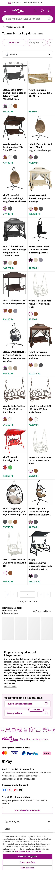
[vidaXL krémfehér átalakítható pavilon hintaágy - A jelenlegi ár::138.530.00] (40, 179)
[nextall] (47, 594)
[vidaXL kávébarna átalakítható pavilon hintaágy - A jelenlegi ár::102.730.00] (40, 335)
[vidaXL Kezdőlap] (18, 11)
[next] (41, 594)
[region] (27, 852)
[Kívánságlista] (42, 10)
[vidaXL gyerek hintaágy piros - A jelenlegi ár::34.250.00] (14, 441)
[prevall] (8, 594)
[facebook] (4, 790)
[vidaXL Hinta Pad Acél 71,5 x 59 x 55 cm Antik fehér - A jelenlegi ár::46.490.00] (14, 543)
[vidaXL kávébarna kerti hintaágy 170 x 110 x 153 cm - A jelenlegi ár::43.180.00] (14, 127)
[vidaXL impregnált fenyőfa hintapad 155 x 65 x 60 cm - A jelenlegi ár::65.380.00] (40, 73)
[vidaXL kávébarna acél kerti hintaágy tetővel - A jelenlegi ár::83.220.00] (14, 284)
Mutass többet (10, 686)
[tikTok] (20, 790)
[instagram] (10, 790)
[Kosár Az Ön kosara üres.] (49, 10)
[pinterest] (15, 790)
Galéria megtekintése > (43, 611)
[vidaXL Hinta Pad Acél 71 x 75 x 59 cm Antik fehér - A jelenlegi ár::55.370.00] (40, 284)
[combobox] (27, 18)
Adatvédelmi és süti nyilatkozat (28, 851)
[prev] (14, 594)
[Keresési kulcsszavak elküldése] (49, 18)
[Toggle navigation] (5, 11)
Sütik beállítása (27, 868)
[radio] (5, 106)
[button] (27, 821)
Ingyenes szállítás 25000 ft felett (27, 2)
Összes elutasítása (27, 862)
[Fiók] (35, 10)
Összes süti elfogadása (27, 856)
